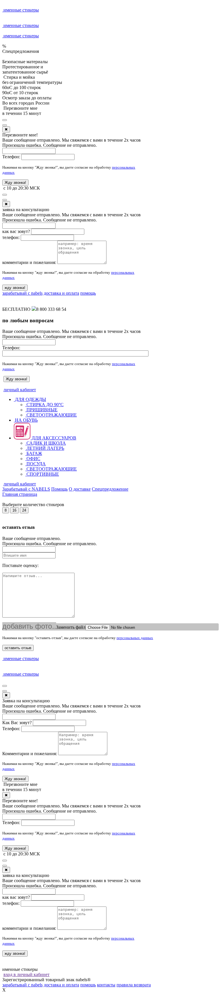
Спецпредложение (110, 489)
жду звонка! (15, 288)
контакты (106, 984)
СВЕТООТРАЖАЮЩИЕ (51, 414)
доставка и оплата (61, 293)
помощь (88, 293)
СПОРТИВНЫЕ (42, 474)
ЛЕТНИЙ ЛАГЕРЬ (44, 448)
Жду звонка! (15, 182)
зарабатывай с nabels (22, 293)
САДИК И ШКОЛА (45, 443)
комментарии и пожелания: (29, 262)
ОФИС (32, 458)
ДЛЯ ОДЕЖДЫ (30, 399)
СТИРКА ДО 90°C (44, 404)
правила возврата (134, 984)
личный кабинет (19, 389)
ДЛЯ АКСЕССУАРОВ (53, 437)
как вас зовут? (16, 231)
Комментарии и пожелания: (29, 753)
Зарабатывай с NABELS (26, 489)
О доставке (80, 489)
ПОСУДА (35, 463)
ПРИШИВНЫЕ (41, 409)
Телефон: (11, 156)
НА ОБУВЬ (26, 420)
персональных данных (135, 638)
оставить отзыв (18, 648)
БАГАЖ (33, 453)
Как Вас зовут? (17, 722)
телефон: (11, 237)
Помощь (59, 489)
